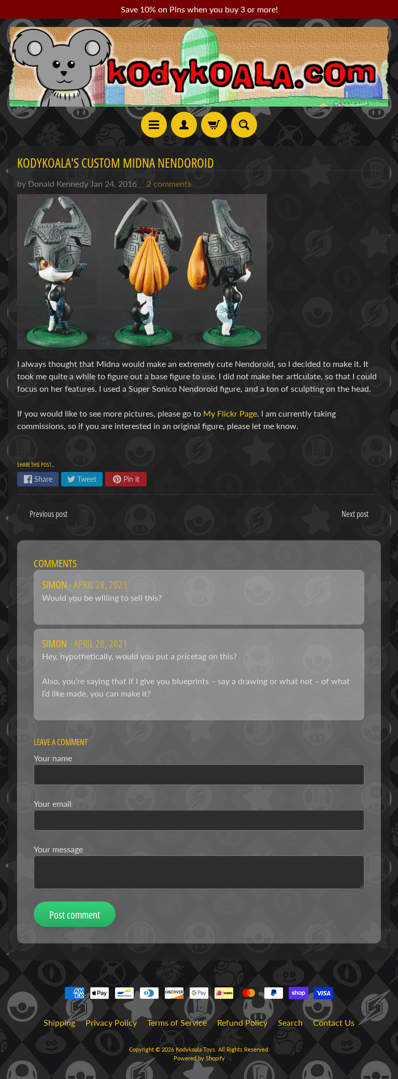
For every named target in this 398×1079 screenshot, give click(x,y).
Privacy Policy (111, 1022)
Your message (58, 849)
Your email (53, 803)
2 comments (169, 183)
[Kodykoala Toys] (199, 67)
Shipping (59, 1022)
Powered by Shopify (199, 1058)
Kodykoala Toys (195, 1049)
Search (290, 1022)
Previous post (48, 514)
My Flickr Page (230, 413)
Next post (355, 514)
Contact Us (333, 1022)
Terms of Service (177, 1022)
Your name (53, 758)
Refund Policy (242, 1022)
